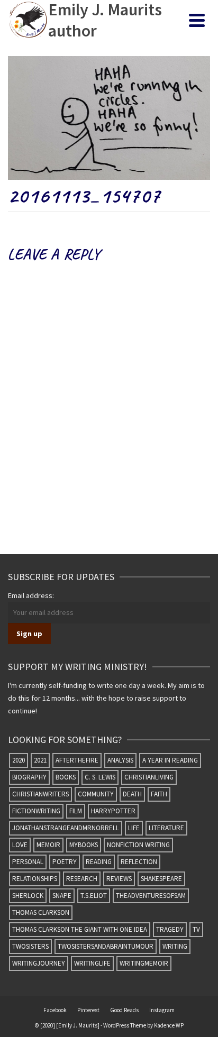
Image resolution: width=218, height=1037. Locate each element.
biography (29, 777)
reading (99, 861)
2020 (18, 760)
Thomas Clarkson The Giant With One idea (79, 929)
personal (27, 861)
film (75, 810)
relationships (34, 878)
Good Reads (124, 1010)
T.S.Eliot (93, 895)
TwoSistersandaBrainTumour (105, 946)
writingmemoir (144, 963)
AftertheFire (77, 760)
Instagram (162, 1010)
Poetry (64, 861)
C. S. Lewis (100, 777)
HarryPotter (113, 810)
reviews (119, 878)
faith (159, 794)
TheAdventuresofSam (151, 895)
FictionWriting (36, 810)
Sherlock (27, 895)
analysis (120, 760)
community (96, 794)
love (20, 844)
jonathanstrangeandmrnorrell (65, 827)
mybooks (83, 844)
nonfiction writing (138, 844)
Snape (61, 895)
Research (81, 878)
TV (196, 929)
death (132, 794)
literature (166, 827)
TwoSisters (30, 946)
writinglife (92, 963)
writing (174, 946)
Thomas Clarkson (40, 912)
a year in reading (170, 760)
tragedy (170, 929)
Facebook (55, 1010)
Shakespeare (161, 878)
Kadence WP (169, 1025)
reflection (139, 861)
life (134, 827)
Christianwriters (40, 794)
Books (66, 777)
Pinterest (88, 1010)
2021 (40, 760)
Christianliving (149, 777)
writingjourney (38, 963)
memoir (48, 844)
